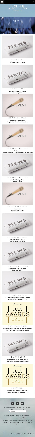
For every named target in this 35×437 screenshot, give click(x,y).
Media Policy (18, 407)
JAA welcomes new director (17, 62)
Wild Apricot (20, 434)
